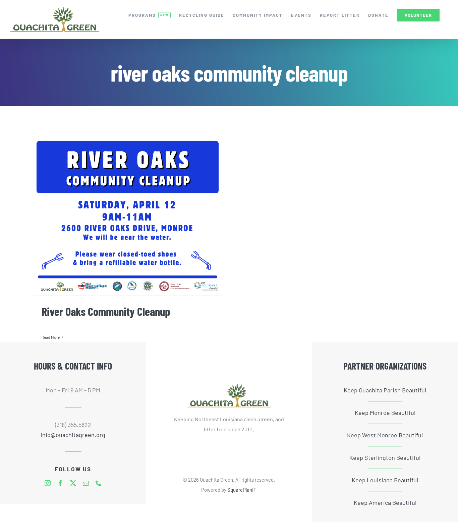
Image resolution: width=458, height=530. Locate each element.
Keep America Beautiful (385, 502)
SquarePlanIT (241, 490)
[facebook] (60, 483)
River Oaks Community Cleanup (106, 311)
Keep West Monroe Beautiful (385, 435)
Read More (51, 337)
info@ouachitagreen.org (73, 434)
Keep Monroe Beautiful (385, 412)
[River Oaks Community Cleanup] (127, 216)
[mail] (86, 483)
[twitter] (73, 483)
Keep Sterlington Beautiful (384, 457)
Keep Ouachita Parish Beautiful (385, 390)
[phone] (99, 483)
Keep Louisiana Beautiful (385, 480)
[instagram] (48, 483)
